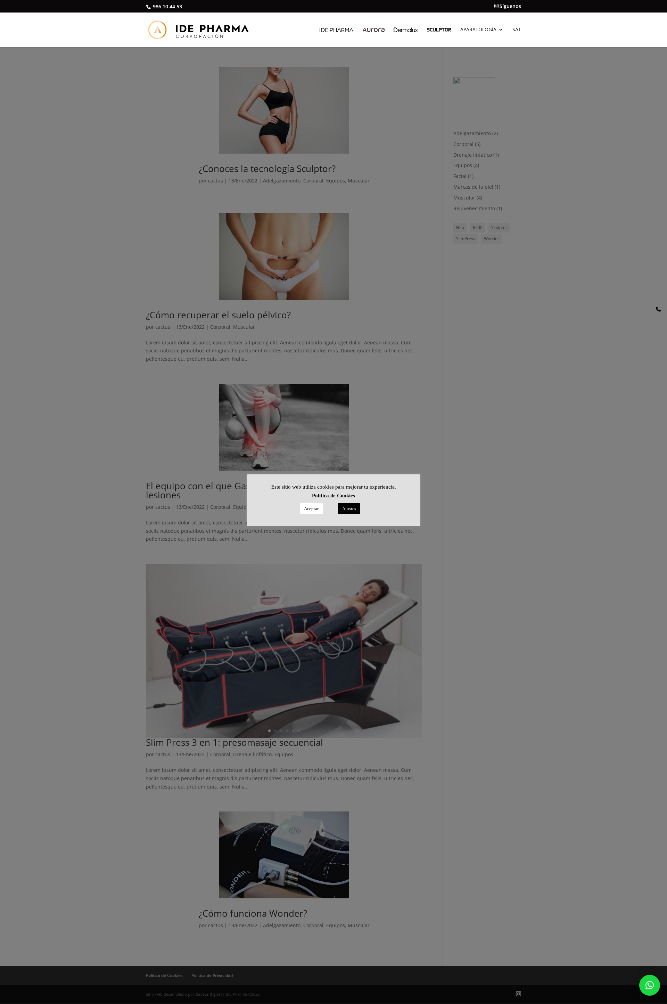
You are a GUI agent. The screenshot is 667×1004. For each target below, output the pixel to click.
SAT (516, 30)
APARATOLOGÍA (478, 30)
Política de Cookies (333, 495)
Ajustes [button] (349, 508)
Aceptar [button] (311, 508)
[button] (649, 985)
